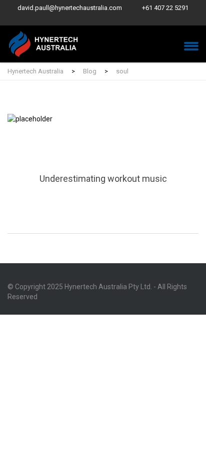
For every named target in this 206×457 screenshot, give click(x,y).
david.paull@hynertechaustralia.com (70, 7)
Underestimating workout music (103, 173)
